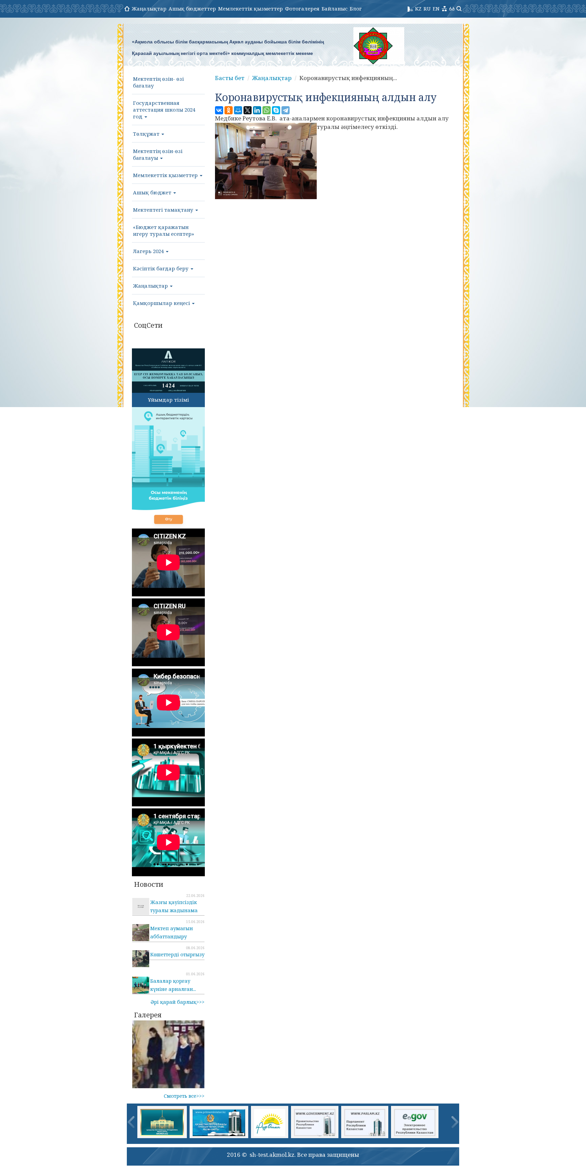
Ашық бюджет (153, 192)
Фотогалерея (302, 8)
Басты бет (230, 78)
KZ (418, 8)
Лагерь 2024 (149, 251)
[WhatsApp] (266, 110)
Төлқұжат (147, 133)
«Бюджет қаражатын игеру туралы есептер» (163, 230)
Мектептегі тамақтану (164, 209)
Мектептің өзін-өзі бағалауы (157, 154)
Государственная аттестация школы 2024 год (164, 109)
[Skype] (276, 110)
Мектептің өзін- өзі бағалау (158, 82)
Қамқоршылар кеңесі (162, 303)
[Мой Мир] (238, 110)
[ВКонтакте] (219, 110)
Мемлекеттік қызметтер (250, 8)
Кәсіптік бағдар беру (161, 268)
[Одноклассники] (228, 110)
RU (427, 8)
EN (436, 8)
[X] (247, 110)
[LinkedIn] (257, 110)
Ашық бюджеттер (192, 8)
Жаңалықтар (149, 8)
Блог (356, 8)
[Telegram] (285, 110)
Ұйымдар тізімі (168, 399)
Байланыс (334, 8)
